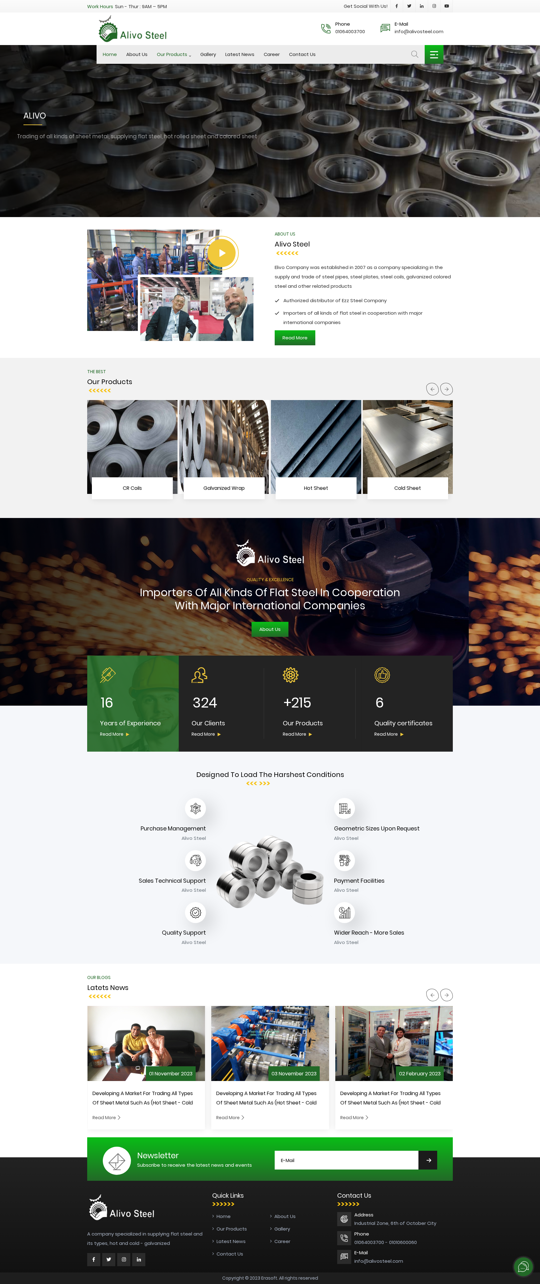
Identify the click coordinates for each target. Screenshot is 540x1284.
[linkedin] (138, 1259)
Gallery (208, 54)
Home (110, 54)
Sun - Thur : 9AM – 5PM (141, 6)
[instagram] (123, 1259)
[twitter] (108, 1259)
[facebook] (93, 1259)
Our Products (172, 54)
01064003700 (350, 31)
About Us (137, 54)
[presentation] (432, 389)
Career (272, 54)
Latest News (239, 54)
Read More (111, 734)
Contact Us (302, 54)
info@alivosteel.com (419, 31)
